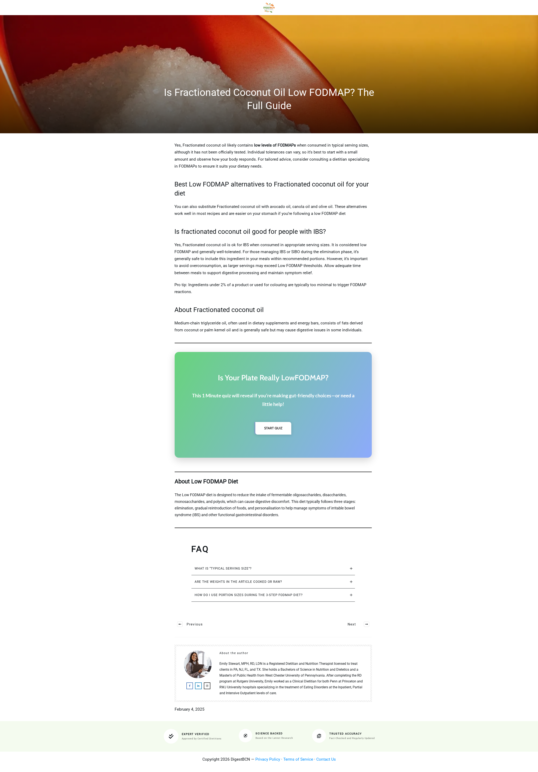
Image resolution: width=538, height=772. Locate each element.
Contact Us (326, 759)
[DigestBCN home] (269, 8)
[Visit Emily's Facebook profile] (189, 685)
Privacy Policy (267, 759)
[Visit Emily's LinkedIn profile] (198, 685)
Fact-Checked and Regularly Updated (352, 738)
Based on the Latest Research (274, 738)
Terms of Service (298, 759)
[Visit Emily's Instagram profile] (207, 685)
